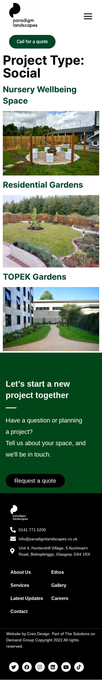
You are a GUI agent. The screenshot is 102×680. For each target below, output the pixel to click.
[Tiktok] (79, 667)
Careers (59, 598)
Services (19, 585)
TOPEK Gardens (34, 277)
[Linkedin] (53, 667)
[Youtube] (66, 667)
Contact (18, 611)
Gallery (58, 585)
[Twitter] (14, 667)
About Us (20, 572)
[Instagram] (40, 667)
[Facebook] (27, 667)
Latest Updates (26, 598)
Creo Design (38, 633)
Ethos (57, 572)
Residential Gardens (43, 185)
